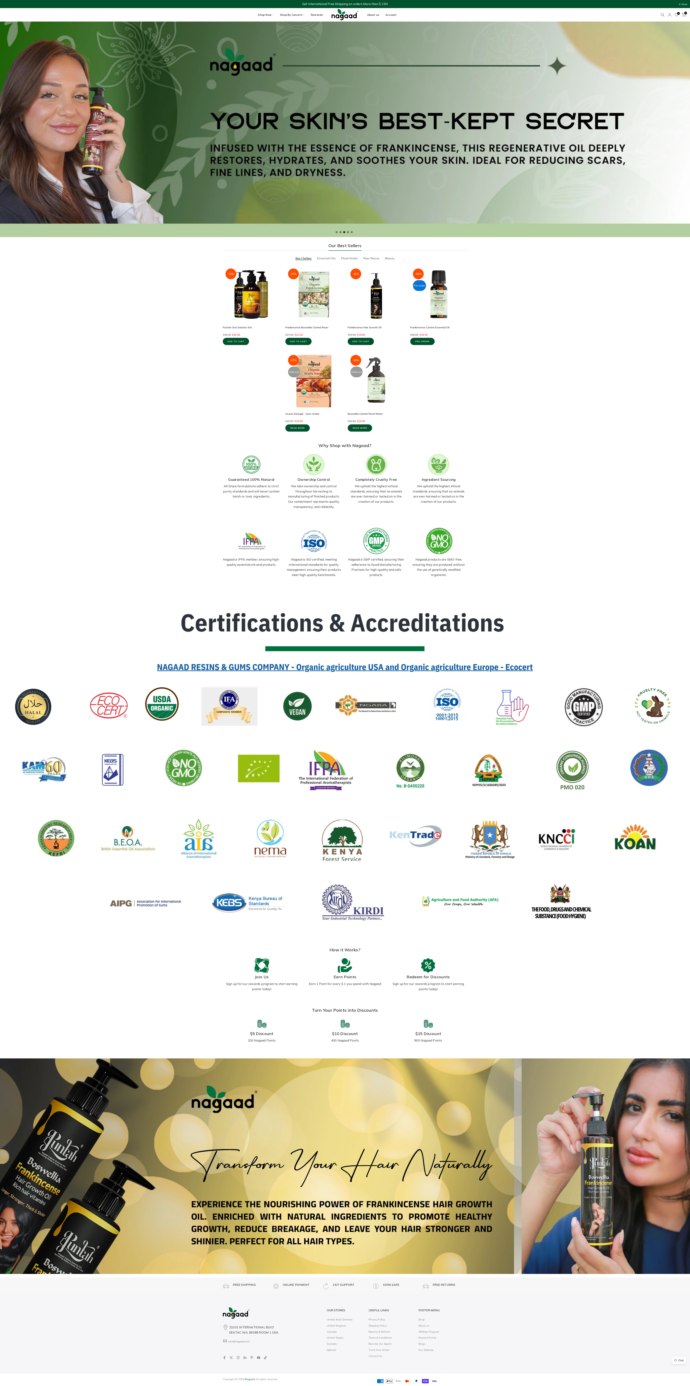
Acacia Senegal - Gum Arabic (302, 413)
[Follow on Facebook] (224, 1357)
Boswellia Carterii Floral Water (365, 413)
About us (373, 15)
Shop (421, 1319)
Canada (332, 1331)
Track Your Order (379, 1350)
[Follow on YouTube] (258, 1357)
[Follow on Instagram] (238, 1357)
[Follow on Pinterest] (251, 1357)
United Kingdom (336, 1325)
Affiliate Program (428, 1331)
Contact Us (375, 1356)
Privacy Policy (377, 1319)
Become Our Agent (380, 1343)
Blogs (421, 1343)
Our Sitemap (425, 1350)
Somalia (332, 1343)
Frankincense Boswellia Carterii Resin (306, 327)
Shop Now (265, 15)
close (7, 4)
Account (391, 15)
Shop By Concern (291, 15)
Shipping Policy (378, 1325)
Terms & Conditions (380, 1337)
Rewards (317, 15)
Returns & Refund (379, 1331)
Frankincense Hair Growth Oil (364, 327)
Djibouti (331, 1350)
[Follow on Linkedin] (245, 1357)
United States (335, 1337)
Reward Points (427, 1337)
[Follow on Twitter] (231, 1357)
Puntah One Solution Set (237, 327)
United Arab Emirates (340, 1319)
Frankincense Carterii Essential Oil (429, 327)
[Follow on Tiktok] (265, 1357)
